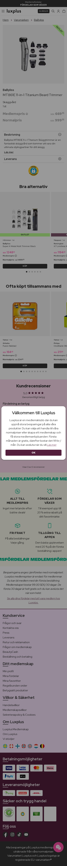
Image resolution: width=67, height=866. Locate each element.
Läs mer (52, 445)
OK (34, 452)
